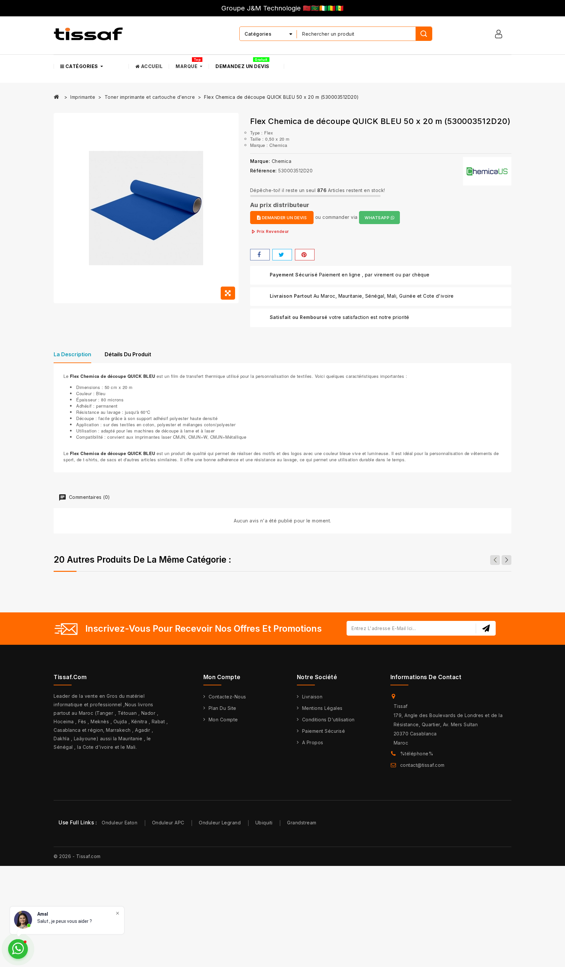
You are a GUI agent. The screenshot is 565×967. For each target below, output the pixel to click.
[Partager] (259, 254)
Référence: (263, 170)
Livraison (312, 696)
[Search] (424, 34)
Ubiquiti (264, 822)
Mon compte (223, 719)
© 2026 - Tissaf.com (77, 856)
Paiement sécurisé (323, 731)
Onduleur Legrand (220, 822)
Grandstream (302, 822)
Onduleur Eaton (119, 822)
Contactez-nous (227, 696)
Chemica (282, 161)
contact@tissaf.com (422, 765)
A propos (312, 742)
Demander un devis (284, 217)
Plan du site (222, 708)
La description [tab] (72, 354)
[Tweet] (282, 254)
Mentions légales (322, 708)
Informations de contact (426, 677)
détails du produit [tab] (128, 354)
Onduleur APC (168, 822)
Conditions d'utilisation (328, 719)
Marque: (260, 161)
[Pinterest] (304, 254)
